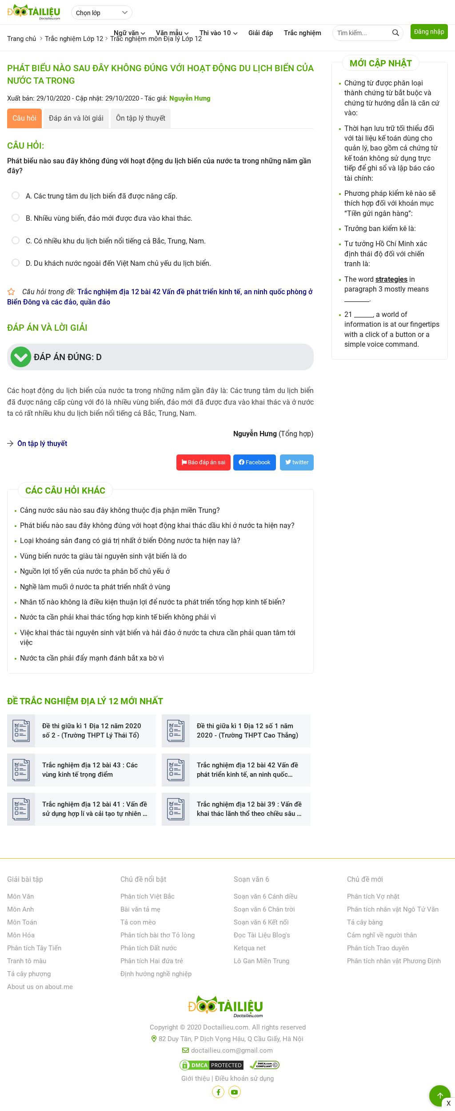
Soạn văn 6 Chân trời (264, 909)
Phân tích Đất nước (148, 948)
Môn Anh (20, 909)
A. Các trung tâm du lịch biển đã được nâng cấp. (101, 196)
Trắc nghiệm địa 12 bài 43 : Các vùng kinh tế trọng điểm (90, 770)
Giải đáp (260, 33)
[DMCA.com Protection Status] (210, 1067)
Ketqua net (250, 948)
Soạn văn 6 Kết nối (261, 922)
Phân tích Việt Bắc (147, 896)
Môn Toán (22, 922)
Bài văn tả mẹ (140, 909)
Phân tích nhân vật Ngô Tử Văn (393, 909)
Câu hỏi (24, 118)
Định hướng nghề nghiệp (156, 974)
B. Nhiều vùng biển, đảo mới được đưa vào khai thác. (109, 218)
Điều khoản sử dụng (244, 1079)
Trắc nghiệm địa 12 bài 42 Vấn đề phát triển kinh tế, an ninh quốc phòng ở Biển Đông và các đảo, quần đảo (247, 770)
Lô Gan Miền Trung (261, 961)
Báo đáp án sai (206, 462)
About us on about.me (40, 987)
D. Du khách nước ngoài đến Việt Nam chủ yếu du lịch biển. (118, 263)
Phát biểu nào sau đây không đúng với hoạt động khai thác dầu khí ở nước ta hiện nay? (157, 525)
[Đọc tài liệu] (218, 1092)
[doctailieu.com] (227, 1008)
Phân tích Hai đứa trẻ (151, 961)
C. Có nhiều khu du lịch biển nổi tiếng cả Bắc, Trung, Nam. (116, 241)
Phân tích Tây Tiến (34, 948)
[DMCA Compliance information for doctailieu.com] (262, 1067)
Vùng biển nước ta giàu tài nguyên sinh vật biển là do (103, 556)
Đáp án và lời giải (76, 118)
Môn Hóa (21, 935)
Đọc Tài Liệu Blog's (262, 935)
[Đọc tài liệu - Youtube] (234, 1092)
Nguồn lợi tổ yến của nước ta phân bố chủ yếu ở (95, 571)
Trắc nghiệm (302, 33)
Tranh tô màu (26, 961)
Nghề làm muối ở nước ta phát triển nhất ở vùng (95, 587)
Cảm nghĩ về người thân (382, 935)
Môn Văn (20, 896)
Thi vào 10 (215, 33)
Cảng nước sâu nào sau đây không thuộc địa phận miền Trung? (120, 510)
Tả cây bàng (365, 922)
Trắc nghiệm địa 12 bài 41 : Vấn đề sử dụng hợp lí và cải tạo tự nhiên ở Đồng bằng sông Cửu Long (94, 809)
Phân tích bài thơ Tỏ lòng (157, 935)
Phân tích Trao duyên (378, 948)
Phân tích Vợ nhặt (373, 896)
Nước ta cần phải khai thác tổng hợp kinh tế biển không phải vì (118, 617)
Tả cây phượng (29, 974)
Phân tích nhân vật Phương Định (394, 961)
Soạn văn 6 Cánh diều (265, 896)
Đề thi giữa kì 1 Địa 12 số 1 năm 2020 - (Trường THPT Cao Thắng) (247, 730)
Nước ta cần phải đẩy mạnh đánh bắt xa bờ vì (92, 658)
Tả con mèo (138, 922)
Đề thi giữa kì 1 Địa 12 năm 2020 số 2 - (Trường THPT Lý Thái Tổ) (91, 730)
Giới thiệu (195, 1079)
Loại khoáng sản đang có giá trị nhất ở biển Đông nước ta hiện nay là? (130, 540)
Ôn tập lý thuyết (140, 118)
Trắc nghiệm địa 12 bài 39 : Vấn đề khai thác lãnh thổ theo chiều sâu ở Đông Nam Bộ (249, 809)
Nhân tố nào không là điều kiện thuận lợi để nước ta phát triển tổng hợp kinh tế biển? (152, 602)
